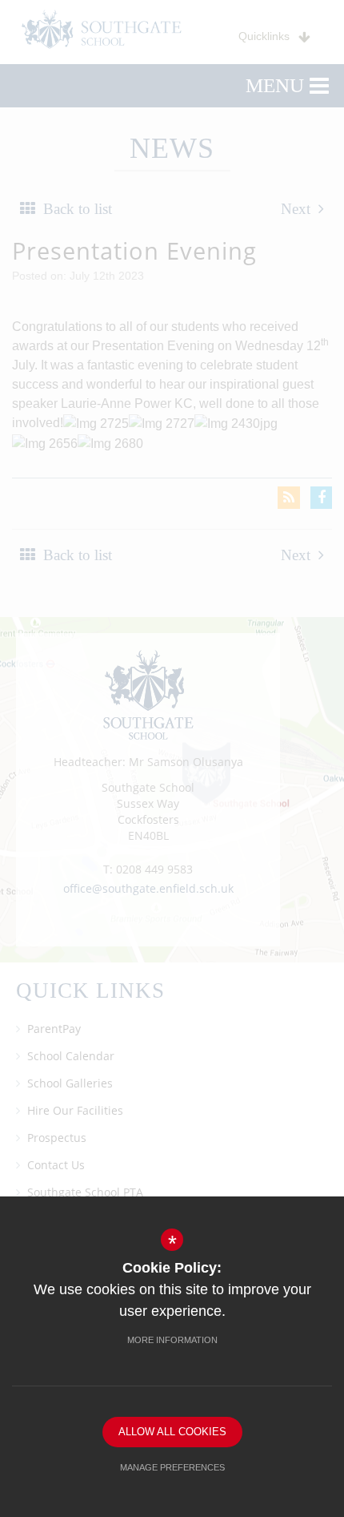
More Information (172, 1340)
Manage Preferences (172, 1467)
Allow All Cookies (172, 1432)
